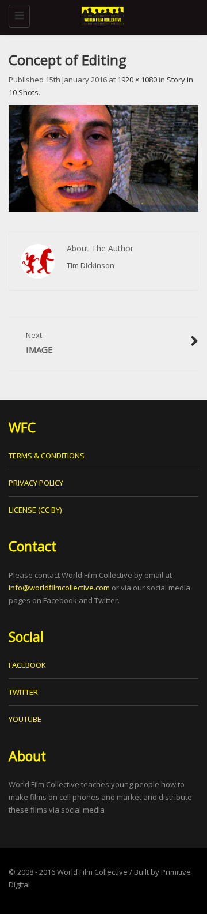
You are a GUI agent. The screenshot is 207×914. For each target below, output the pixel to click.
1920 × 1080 (137, 79)
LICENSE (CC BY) (35, 510)
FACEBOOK (27, 665)
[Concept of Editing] (103, 157)
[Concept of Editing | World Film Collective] (100, 14)
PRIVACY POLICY (36, 482)
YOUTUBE (25, 719)
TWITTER (23, 692)
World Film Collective (92, 872)
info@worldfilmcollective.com (59, 587)
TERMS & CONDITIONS (47, 455)
